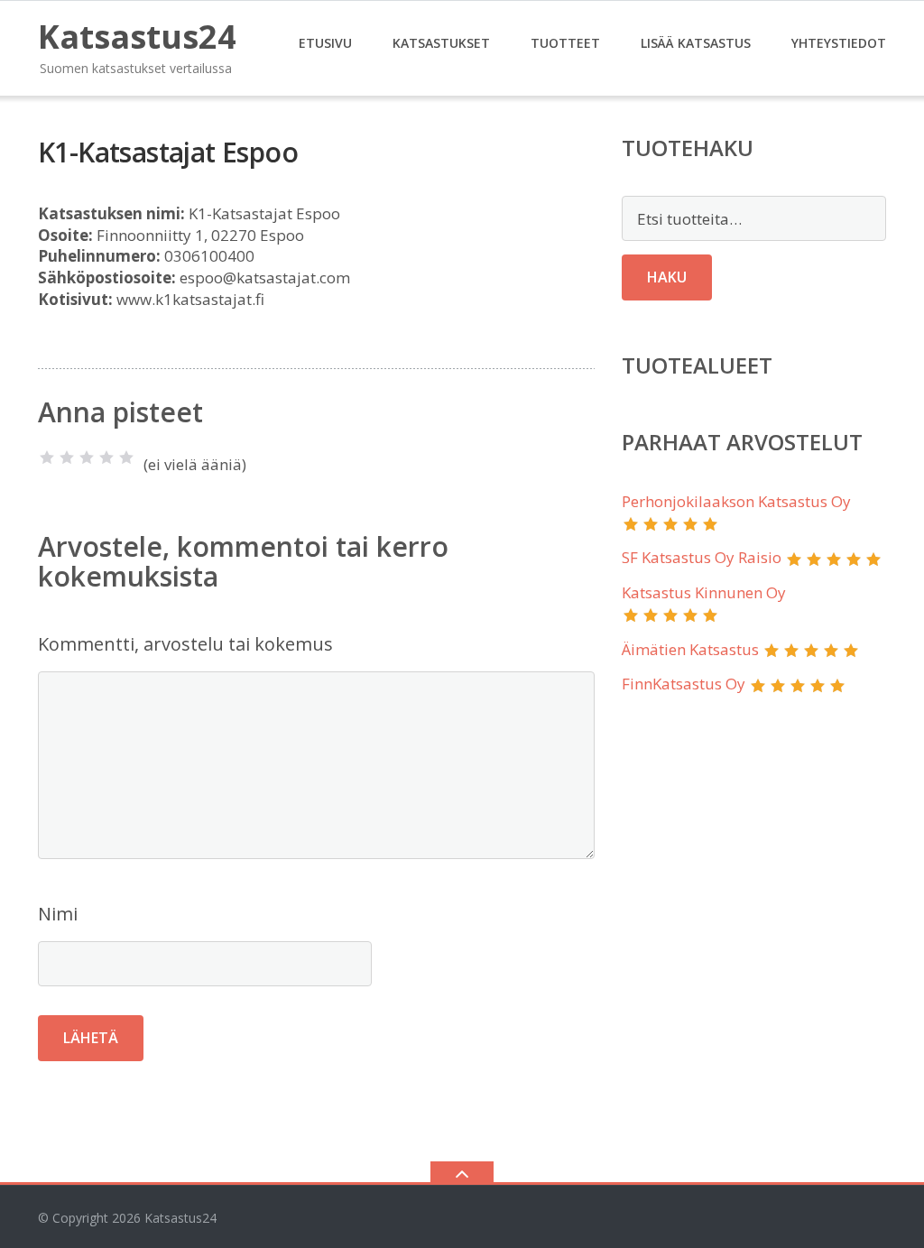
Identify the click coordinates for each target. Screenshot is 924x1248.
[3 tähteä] (87, 457)
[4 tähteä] (106, 457)
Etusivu (325, 42)
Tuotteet (565, 42)
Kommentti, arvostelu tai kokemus (185, 644)
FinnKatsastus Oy (683, 683)
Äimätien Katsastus (690, 649)
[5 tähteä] (126, 457)
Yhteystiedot (838, 42)
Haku (667, 277)
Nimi (58, 913)
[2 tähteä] (67, 457)
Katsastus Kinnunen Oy (704, 592)
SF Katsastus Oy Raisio (701, 557)
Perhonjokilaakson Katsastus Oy (736, 501)
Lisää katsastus (696, 42)
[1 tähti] (47, 457)
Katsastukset (441, 42)
